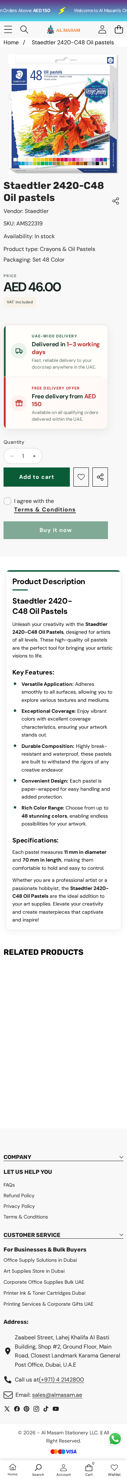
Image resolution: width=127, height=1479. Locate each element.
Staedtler (37, 211)
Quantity (14, 442)
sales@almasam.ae (57, 1395)
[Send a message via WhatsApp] (115, 1438)
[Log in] (102, 30)
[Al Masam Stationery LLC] (63, 29)
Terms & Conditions (45, 509)
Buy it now (56, 530)
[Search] (24, 30)
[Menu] (8, 30)
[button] (119, 30)
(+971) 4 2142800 (61, 1379)
